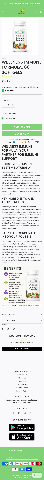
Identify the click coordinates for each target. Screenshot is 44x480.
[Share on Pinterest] (13, 329)
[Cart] (41, 11)
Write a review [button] (22, 348)
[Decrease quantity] (4, 104)
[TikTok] (30, 412)
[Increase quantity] (12, 104)
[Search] (36, 11)
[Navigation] (2, 11)
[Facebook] (13, 412)
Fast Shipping (10, 113)
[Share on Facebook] (2, 329)
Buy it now (22, 133)
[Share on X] (8, 329)
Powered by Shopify (22, 477)
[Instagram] (19, 412)
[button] (7, 76)
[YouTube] (24, 412)
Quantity (6, 100)
